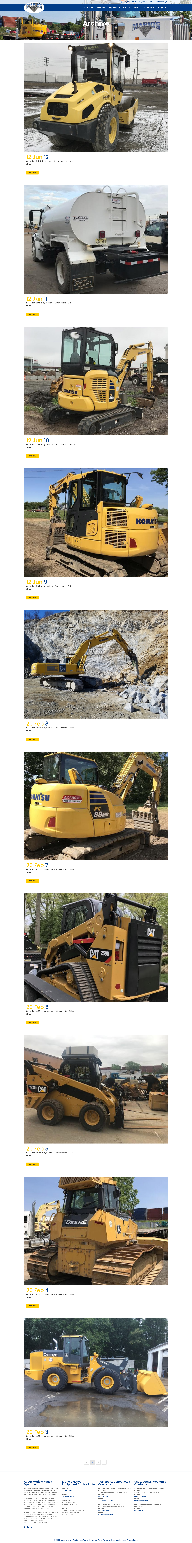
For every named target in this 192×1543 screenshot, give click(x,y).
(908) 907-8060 (140, 1496)
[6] (96, 947)
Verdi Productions (129, 1540)
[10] (96, 381)
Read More (32, 173)
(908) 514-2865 (103, 1510)
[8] (96, 664)
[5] (96, 1089)
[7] (96, 806)
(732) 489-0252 (139, 1510)
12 (46, 157)
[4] (96, 1231)
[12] (96, 97)
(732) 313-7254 (147, 2)
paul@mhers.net (141, 1500)
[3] (96, 1372)
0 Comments (59, 161)
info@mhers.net (129, 2)
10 (46, 440)
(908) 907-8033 (103, 1496)
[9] (96, 522)
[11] (96, 239)
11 (46, 298)
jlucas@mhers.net (106, 1500)
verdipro (48, 161)
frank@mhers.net (105, 1514)
